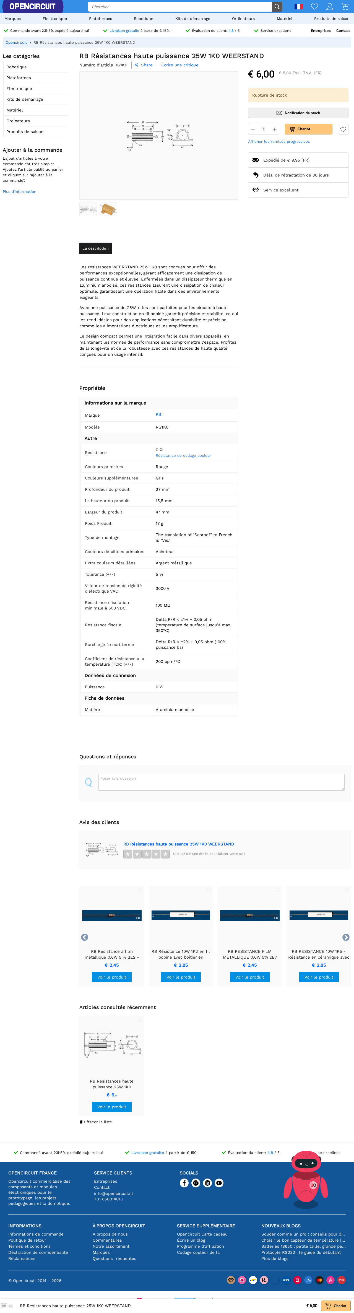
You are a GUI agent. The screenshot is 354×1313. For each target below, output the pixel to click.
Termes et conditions (29, 1246)
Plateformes (100, 18)
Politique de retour (27, 1240)
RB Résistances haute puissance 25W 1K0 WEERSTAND (178, 844)
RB (158, 414)
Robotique (143, 18)
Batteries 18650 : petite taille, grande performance (303, 1246)
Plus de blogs (274, 1258)
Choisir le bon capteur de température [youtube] (303, 1240)
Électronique (55, 18)
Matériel (284, 18)
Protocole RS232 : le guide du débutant (301, 1252)
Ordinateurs (243, 18)
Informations (24, 1225)
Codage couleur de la (198, 1252)
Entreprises (321, 30)
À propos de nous (110, 1234)
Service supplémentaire (206, 1225)
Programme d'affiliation (200, 1246)
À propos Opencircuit (119, 1225)
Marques (12, 18)
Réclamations (21, 1258)
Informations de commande (36, 1234)
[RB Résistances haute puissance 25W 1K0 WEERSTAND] (88, 209)
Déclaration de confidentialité (38, 1252)
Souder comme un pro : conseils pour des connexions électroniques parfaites (303, 1234)
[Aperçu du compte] (325, 7)
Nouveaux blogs (281, 1225)
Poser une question (118, 778)
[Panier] (340, 7)
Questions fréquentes (114, 1258)
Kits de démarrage (192, 18)
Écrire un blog (191, 1240)
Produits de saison (332, 18)
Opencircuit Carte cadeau (202, 1234)
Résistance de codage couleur (183, 455)
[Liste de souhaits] (310, 7)
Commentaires (107, 1240)
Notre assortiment (111, 1246)
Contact (343, 30)
